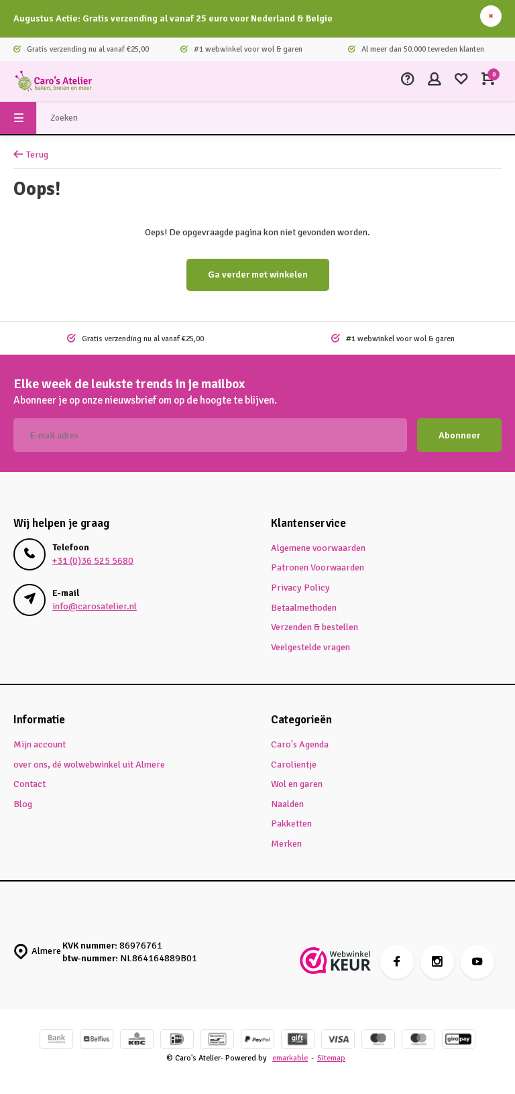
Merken (286, 843)
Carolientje (294, 764)
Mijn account (39, 744)
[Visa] (338, 1040)
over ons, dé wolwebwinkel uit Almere (89, 764)
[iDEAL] (177, 1040)
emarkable (290, 1057)
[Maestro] (378, 1040)
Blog (22, 804)
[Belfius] (96, 1040)
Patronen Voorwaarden (317, 567)
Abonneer (459, 435)
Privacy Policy (300, 587)
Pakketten (291, 823)
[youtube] (477, 962)
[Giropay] (458, 1040)
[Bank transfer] (56, 1040)
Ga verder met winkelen (258, 274)
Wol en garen (297, 784)
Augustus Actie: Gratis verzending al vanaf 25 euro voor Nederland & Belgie (173, 18)
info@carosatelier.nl (94, 606)
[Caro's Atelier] (53, 81)
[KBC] (137, 1040)
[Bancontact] (217, 1040)
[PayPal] (257, 1040)
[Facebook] (397, 962)
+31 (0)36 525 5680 (92, 560)
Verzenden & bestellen (314, 627)
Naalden (287, 804)
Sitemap (331, 1057)
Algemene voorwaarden (318, 548)
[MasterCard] (418, 1040)
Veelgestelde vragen (310, 647)
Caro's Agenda (300, 744)
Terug (37, 154)
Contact (29, 784)
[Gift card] (297, 1040)
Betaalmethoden (304, 607)
